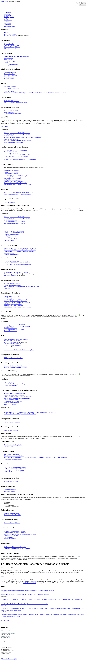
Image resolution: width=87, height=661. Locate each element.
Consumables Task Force (14, 113)
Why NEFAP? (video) (10, 404)
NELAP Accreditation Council (12, 285)
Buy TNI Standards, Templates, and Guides (16, 102)
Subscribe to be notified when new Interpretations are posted (20, 159)
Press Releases (43, 92)
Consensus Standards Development (9, 11)
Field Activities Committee (11, 173)
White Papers (23, 92)
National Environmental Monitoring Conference (17, 548)
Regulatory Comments (54, 92)
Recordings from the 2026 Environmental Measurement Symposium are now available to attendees (27, 590)
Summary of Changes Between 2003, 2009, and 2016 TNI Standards (22, 137)
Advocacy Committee (10, 86)
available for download (29, 583)
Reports (64, 92)
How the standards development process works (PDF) (18, 192)
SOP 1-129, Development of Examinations (15, 472)
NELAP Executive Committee (12, 283)
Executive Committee (10, 202)
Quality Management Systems (12, 180)
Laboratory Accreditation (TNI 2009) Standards (17, 134)
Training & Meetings (9, 26)
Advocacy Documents (10, 91)
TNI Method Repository (10, 275)
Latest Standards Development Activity (14, 142)
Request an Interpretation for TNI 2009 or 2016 (17, 155)
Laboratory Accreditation (7, 14)
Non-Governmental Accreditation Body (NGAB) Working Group (21, 286)
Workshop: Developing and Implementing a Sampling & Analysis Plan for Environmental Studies (30, 412)
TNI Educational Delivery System (13, 445)
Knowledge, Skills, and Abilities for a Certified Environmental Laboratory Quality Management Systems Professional (35, 457)
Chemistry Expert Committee (12, 172)
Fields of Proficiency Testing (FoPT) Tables (16, 339)
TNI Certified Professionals (11, 454)
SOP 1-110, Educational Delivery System (15, 467)
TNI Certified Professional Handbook (14, 456)
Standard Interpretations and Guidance (14, 223)
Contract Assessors (9, 253)
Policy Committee (9, 77)
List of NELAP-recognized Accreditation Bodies (17, 261)
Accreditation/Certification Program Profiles (16, 272)
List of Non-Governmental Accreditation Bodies (17, 262)
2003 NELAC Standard (10, 136)
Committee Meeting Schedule (12, 47)
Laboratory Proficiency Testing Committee (15, 176)
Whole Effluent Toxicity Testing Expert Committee (17, 184)
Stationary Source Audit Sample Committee (15, 183)
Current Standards (9, 382)
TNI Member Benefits (10, 34)
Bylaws (6, 62)
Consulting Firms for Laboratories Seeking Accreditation (19, 251)
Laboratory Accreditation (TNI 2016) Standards (17, 133)
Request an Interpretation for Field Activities (16, 156)
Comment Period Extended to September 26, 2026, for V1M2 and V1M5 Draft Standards (25, 594)
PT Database (7, 346)
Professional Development (7, 23)
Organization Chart (9, 44)
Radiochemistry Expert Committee (13, 181)
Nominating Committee (10, 75)
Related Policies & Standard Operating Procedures (17, 194)
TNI (5, 9)
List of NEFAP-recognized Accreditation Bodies (17, 398)
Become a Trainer (9, 446)
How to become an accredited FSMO (14, 395)
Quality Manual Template (11, 235)
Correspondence (13, 92)
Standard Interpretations (10, 331)
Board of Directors (9, 112)
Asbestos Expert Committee (11, 170)
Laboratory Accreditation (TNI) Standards (15, 150)
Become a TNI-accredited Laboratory (14, 232)
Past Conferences (8, 537)
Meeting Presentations (10, 538)
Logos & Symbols (9, 65)
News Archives (8, 59)
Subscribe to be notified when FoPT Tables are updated (19, 350)
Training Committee (9, 78)
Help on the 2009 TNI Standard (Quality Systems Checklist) (20, 248)
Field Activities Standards (11, 139)
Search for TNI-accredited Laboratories (14, 231)
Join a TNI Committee (10, 48)
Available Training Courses (11, 101)
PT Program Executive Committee (13, 358)
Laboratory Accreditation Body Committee (15, 175)
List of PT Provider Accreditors (12, 345)
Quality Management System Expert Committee (17, 302)
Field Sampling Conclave (11, 410)
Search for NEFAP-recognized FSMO (14, 393)
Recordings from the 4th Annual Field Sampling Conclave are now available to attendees (24, 604)
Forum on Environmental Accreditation (14, 531)
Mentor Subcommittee (13, 88)
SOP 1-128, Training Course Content (14, 470)
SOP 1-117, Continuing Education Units (15, 468)
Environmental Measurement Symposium (15, 532)
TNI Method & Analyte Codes (12, 340)
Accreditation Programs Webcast (13, 401)
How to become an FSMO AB (12, 399)
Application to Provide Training (12, 515)
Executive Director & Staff (11, 110)
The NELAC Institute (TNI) (9, 659)
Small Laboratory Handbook (11, 239)
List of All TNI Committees (11, 45)
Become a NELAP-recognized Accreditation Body (17, 264)
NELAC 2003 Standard (10, 151)
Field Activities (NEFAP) (8, 20)
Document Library (9, 58)
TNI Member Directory (10, 35)
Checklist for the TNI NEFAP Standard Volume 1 (17, 396)
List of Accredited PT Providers (12, 343)
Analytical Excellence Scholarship (13, 459)
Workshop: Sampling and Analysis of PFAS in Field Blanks (20, 414)
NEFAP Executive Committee (12, 422)
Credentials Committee (10, 72)
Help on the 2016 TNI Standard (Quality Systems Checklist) (20, 250)
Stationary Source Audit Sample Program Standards (18, 140)
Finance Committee (9, 74)
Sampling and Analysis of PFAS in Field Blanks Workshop (20, 534)
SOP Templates (8, 237)
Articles (6, 92)
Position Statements (33, 92)
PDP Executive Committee (11, 481)
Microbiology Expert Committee (12, 178)
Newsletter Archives (9, 61)
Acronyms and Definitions (11, 64)
